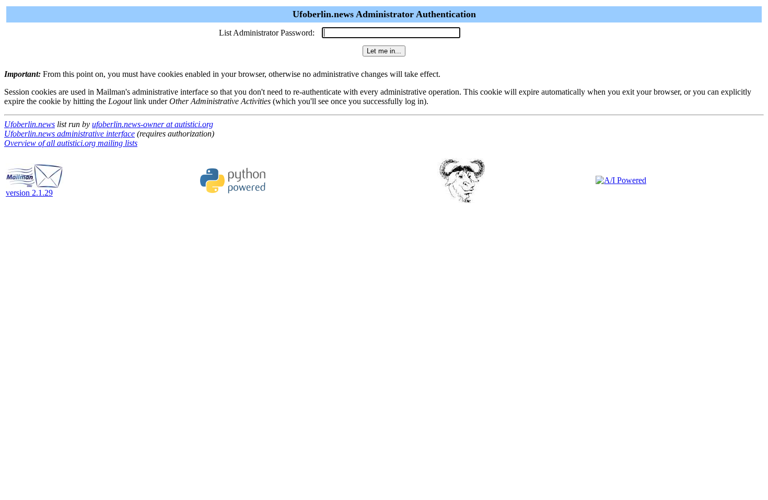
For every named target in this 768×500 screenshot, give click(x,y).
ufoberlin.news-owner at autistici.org (152, 124)
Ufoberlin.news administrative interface (69, 133)
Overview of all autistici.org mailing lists (70, 143)
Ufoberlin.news (29, 124)
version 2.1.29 (29, 192)
